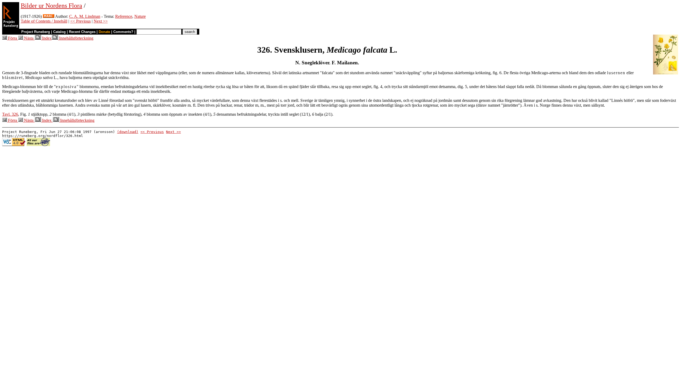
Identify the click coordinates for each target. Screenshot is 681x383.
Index (46, 38)
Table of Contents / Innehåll (44, 21)
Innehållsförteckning (75, 38)
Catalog (59, 32)
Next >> (101, 21)
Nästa (29, 38)
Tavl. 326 (10, 114)
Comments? (123, 32)
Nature (140, 16)
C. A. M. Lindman (84, 16)
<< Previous (80, 21)
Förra (12, 38)
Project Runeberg (35, 32)
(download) (127, 132)
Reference (123, 16)
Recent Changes (82, 32)
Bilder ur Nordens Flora (51, 5)
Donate (104, 32)
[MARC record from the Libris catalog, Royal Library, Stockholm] (48, 16)
